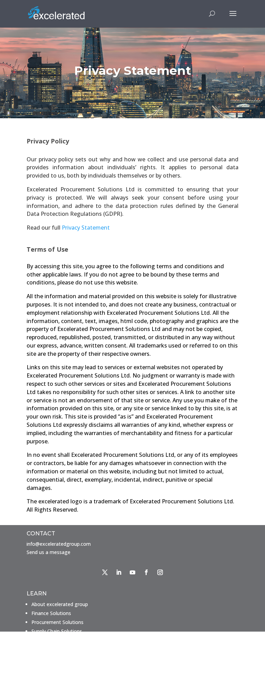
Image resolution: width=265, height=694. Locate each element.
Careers (40, 664)
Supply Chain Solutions (56, 631)
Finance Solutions (51, 613)
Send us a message (48, 552)
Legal (37, 673)
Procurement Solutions (57, 622)
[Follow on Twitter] (104, 572)
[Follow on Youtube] (132, 572)
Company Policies (51, 682)
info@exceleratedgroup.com (59, 544)
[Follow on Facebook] (146, 572)
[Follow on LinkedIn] (118, 572)
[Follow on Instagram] (160, 572)
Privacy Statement (86, 227)
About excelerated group (59, 604)
